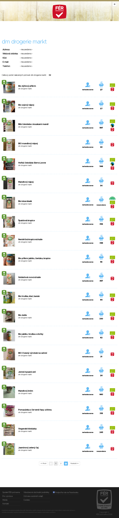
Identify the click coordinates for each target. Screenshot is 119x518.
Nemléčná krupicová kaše (30, 239)
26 (4, 198)
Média (4, 500)
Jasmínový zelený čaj (28, 448)
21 (4, 312)
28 (4, 121)
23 (4, 255)
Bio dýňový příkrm (27, 86)
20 (4, 445)
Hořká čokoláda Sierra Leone (32, 163)
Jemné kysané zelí (27, 372)
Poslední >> (74, 463)
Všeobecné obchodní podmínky (36, 492)
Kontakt (5, 504)
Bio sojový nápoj (26, 105)
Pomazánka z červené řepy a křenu (35, 410)
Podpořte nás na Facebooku (66, 492)
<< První (43, 463)
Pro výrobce (7, 496)
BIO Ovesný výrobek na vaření (32, 353)
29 (4, 83)
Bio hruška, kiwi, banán (29, 296)
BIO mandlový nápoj (28, 144)
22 (4, 293)
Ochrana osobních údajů (33, 496)
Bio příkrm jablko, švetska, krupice (34, 258)
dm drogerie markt (25, 89)
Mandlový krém (25, 391)
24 (4, 237)
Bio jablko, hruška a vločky (30, 334)
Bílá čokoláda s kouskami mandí (33, 124)
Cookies (26, 500)
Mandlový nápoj (25, 182)
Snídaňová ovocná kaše (29, 277)
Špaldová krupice (26, 221)
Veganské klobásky (27, 429)
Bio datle (22, 315)
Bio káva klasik (25, 201)
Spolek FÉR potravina (11, 492)
